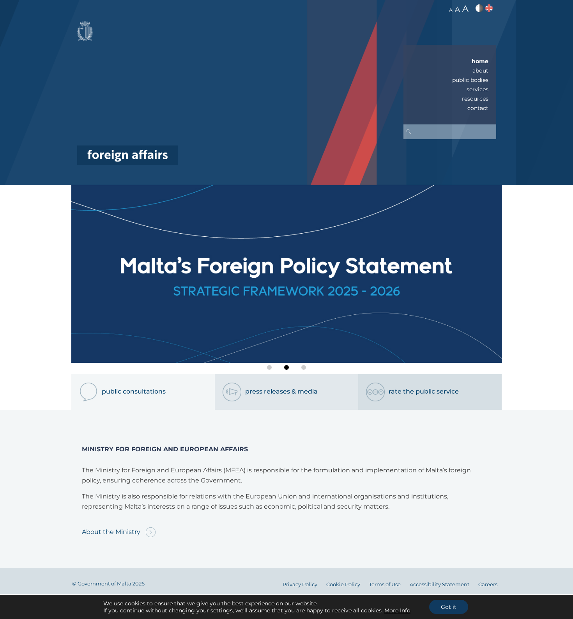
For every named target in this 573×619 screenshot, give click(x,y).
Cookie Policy (343, 584)
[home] (127, 154)
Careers (487, 584)
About (480, 70)
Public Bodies (470, 79)
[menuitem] (449, 61)
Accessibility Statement (439, 584)
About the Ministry (112, 532)
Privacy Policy (300, 584)
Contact (477, 108)
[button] (269, 367)
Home (480, 61)
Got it (448, 606)
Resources (475, 98)
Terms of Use (385, 584)
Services (477, 89)
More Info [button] (397, 610)
